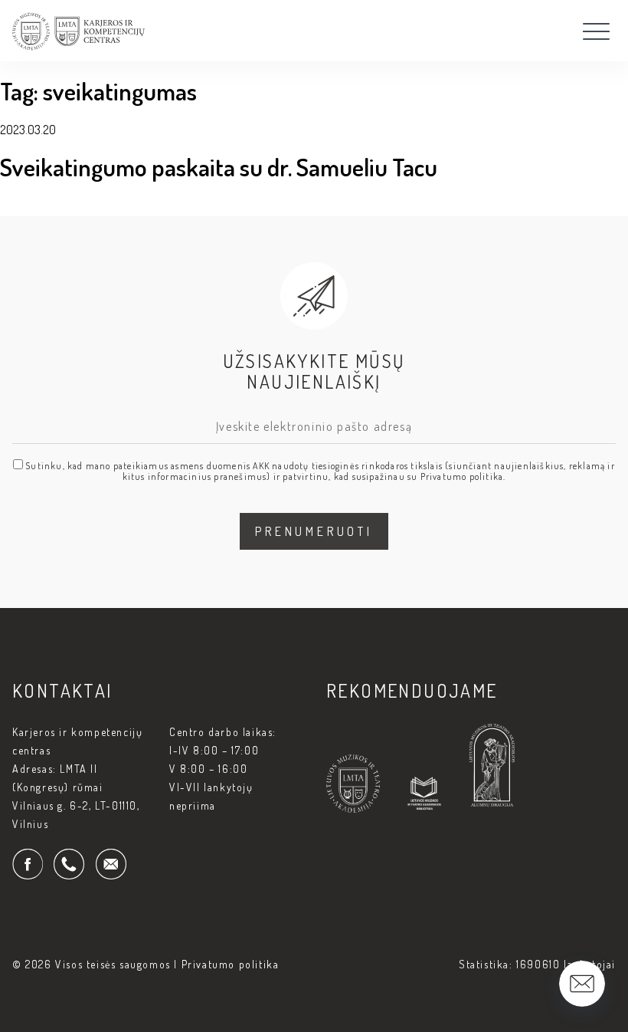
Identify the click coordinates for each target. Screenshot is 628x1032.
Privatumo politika (231, 964)
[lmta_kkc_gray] (78, 46)
